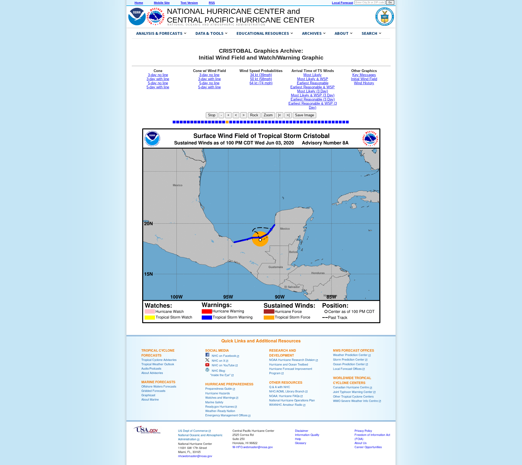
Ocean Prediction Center (349, 364)
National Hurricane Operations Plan (292, 400)
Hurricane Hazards (217, 393)
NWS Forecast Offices (353, 350)
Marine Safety (214, 402)
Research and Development (282, 353)
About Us (360, 443)
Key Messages (364, 75)
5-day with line (158, 87)
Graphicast (148, 395)
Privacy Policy (363, 431)
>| (288, 115)
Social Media (217, 350)
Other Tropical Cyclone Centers (353, 396)
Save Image (304, 115)
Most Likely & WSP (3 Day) (312, 95)
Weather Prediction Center (350, 355)
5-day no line (158, 83)
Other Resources (285, 382)
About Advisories (152, 373)
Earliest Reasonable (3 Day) (313, 99)
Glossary (300, 443)
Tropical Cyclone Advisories (158, 360)
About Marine (150, 399)
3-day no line (158, 75)
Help (298, 439)
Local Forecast (342, 2)
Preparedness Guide (218, 388)
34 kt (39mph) (261, 75)
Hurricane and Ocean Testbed (288, 364)
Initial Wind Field (364, 79)
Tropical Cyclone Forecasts (158, 353)
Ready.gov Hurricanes (219, 406)
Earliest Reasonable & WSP (312, 87)
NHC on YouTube (222, 365)
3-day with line (158, 79)
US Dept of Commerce (193, 431)
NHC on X (217, 360)
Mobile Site (162, 2)
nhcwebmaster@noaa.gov (195, 456)
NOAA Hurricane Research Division (292, 360)
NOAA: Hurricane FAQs (284, 396)
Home (139, 2)
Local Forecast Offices (347, 369)
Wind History (364, 83)
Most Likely (312, 75)
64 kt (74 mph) (261, 83)
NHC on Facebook (222, 356)
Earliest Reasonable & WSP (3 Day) (312, 105)
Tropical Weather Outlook (157, 364)
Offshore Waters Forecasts (158, 386)
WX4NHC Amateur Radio (285, 404)
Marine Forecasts (158, 381)
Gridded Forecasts (153, 391)
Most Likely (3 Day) (312, 91)
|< (279, 115)
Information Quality (307, 435)
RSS (212, 2)
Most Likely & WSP (312, 79)
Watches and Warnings (220, 397)
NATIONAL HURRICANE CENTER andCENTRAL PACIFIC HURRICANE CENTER (241, 15)
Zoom (268, 115)
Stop (211, 115)
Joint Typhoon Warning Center (352, 392)
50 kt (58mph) (261, 79)
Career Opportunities (368, 447)
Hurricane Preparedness (229, 384)
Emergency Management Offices (226, 415)
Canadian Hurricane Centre (351, 387)
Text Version (189, 2)
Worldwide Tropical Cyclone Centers (352, 380)
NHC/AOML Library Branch (286, 391)
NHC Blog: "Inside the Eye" (218, 373)
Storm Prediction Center (348, 359)
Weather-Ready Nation (220, 411)
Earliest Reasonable (312, 83)
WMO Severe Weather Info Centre (355, 401)
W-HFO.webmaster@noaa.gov (252, 447)
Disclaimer (301, 431)
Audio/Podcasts (151, 368)
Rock (254, 115)
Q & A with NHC (279, 387)
